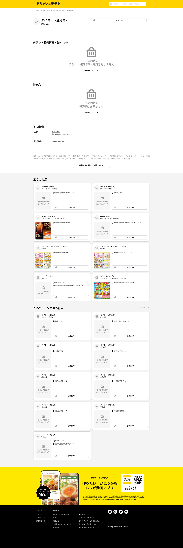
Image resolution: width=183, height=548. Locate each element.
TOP (37, 10)
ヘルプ (55, 518)
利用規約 (82, 514)
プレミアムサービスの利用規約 (89, 521)
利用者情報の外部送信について (89, 527)
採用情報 (56, 527)
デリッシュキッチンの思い (62, 514)
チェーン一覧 (45, 10)
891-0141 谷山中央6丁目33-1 (60, 133)
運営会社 (56, 521)
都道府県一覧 (40, 521)
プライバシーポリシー (86, 518)
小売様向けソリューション (62, 524)
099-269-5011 (58, 141)
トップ (38, 514)
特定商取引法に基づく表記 (88, 524)
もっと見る (143, 308)
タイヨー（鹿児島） (59, 10)
